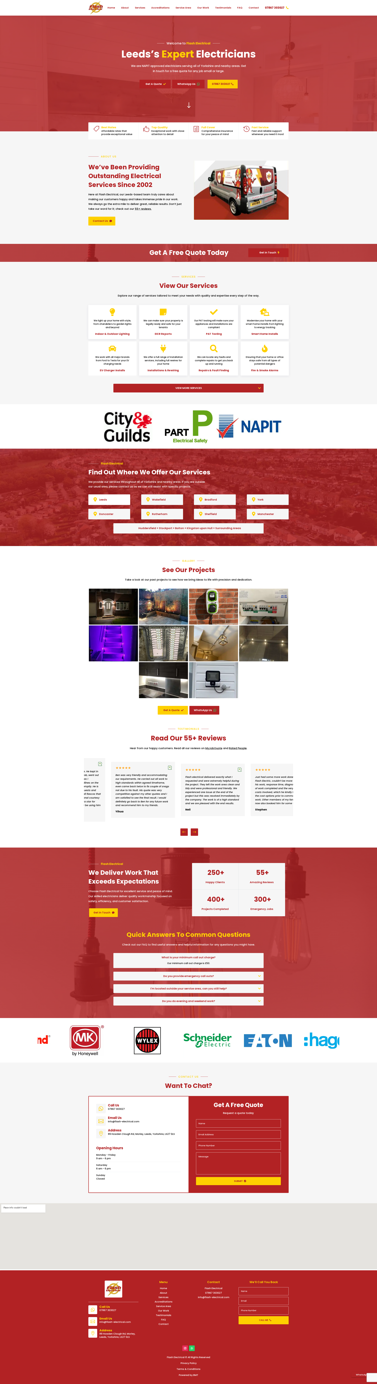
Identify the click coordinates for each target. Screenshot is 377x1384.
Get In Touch (267, 252)
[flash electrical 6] (113, 660)
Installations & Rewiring (163, 370)
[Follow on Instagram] (185, 1348)
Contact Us (100, 221)
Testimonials (223, 7)
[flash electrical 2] (163, 623)
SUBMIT (238, 1181)
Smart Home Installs (264, 334)
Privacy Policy (189, 1363)
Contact (254, 7)
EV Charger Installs (112, 370)
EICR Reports (163, 334)
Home (111, 7)
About (125, 7)
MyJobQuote (213, 748)
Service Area (183, 7)
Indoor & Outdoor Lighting (112, 334)
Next (192, 832)
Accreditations (160, 7)
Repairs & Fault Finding (214, 370)
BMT (195, 1375)
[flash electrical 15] (163, 697)
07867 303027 (274, 8)
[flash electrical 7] (163, 660)
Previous (186, 832)
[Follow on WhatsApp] (192, 1348)
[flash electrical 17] (263, 660)
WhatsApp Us (186, 84)
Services (140, 7)
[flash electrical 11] (213, 660)
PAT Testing (214, 334)
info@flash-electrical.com (213, 1297)
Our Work (203, 7)
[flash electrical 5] (263, 623)
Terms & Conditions (188, 1369)
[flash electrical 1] (113, 623)
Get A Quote (153, 84)
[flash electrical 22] (213, 697)
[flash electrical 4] (213, 623)
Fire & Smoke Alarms (264, 370)
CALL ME (263, 1320)
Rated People (238, 748)
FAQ (239, 7)
